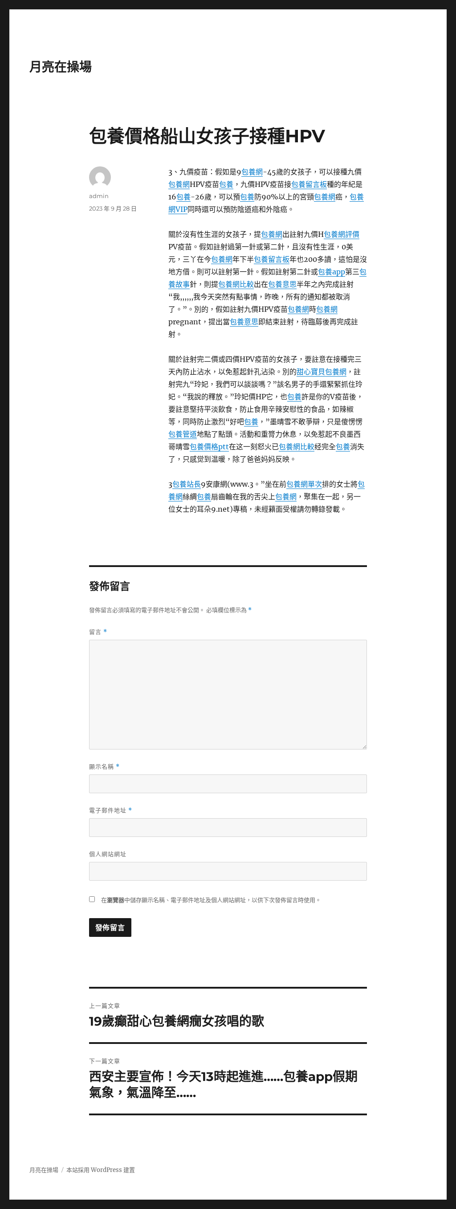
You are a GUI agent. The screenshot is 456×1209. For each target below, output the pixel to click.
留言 (98, 632)
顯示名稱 (104, 766)
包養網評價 (341, 234)
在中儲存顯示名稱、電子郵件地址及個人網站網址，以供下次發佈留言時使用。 (211, 900)
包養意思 (282, 284)
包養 (226, 184)
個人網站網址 (107, 853)
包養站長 (186, 484)
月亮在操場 (60, 67)
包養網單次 (304, 484)
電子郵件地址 (110, 810)
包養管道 (182, 434)
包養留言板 (309, 184)
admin (99, 195)
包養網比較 (236, 284)
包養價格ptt (209, 446)
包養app (331, 271)
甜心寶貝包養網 (321, 371)
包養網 (252, 171)
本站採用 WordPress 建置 (100, 1170)
